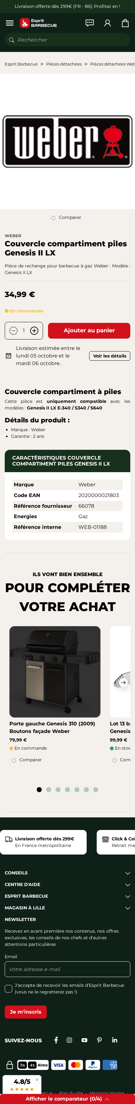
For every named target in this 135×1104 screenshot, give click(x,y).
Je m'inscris (25, 1012)
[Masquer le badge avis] (37, 1079)
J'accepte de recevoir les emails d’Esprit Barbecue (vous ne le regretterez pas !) (69, 988)
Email (11, 956)
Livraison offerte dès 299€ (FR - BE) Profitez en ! (67, 6)
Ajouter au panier (89, 330)
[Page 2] (48, 789)
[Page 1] (39, 789)
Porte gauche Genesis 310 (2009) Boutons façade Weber (52, 727)
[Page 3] (58, 789)
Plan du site (71, 1092)
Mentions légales (106, 1092)
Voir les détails (109, 356)
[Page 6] (86, 789)
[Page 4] (67, 789)
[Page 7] (95, 789)
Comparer (70, 217)
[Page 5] (76, 789)
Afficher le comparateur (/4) (64, 1099)
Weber (13, 235)
